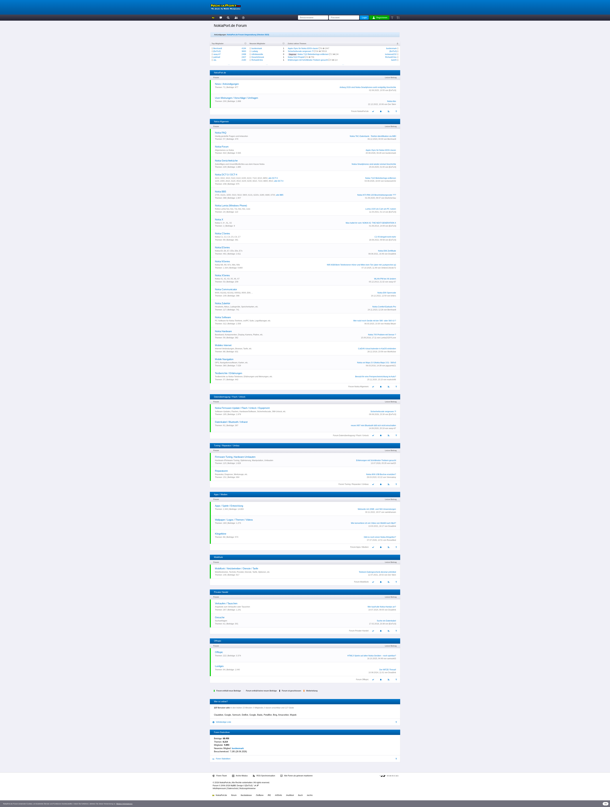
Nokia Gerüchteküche (226, 160)
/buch (300, 795)
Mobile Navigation (224, 359)
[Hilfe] (243, 17)
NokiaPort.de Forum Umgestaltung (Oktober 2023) (248, 35)
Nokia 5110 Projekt (296, 57)
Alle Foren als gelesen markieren (298, 776)
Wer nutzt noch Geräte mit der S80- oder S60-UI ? (374, 321)
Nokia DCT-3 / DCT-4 (226, 174)
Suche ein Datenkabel (386, 621)
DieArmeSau (390, 198)
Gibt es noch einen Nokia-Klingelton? (380, 537)
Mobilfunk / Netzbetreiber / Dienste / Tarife (236, 568)
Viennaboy (391, 477)
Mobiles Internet (223, 345)
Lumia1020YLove (388, 338)
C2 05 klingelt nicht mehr (385, 237)
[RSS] (388, 111)
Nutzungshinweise (248, 788)
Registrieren (381, 17)
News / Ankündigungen (227, 84)
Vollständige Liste (223, 722)
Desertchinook (257, 57)
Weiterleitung (312, 691)
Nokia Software (223, 317)
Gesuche (219, 617)
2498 (244, 54)
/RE (269, 795)
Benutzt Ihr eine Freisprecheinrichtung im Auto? (375, 377)
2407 (244, 57)
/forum (234, 795)
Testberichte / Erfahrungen (228, 373)
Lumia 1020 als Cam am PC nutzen (380, 209)
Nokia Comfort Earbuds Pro (384, 307)
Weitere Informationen (124, 804)
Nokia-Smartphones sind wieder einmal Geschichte (374, 164)
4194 (244, 48)
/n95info (278, 795)
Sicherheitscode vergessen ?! (300, 51)
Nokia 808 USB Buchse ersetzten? (381, 474)
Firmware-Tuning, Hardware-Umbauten (235, 456)
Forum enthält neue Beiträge (228, 691)
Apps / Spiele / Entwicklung (229, 505)
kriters (393, 296)
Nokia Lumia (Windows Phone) (231, 205)
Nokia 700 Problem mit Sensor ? (382, 335)
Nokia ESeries (222, 247)
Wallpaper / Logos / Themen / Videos (234, 519)
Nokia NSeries (222, 261)
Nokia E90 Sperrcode (386, 293)
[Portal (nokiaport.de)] (213, 17)
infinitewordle (257, 54)
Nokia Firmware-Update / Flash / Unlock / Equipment (242, 408)
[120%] (397, 17)
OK (605, 804)
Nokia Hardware (223, 331)
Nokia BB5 (220, 191)
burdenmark (256, 48)
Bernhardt (217, 48)
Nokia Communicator (226, 289)
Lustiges (219, 666)
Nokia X (219, 219)
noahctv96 (391, 380)
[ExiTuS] (216, 51)
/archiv (310, 795)
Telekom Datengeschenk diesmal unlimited (377, 572)
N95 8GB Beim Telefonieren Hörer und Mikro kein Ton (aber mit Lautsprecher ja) (361, 265)
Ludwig (254, 51)
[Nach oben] (396, 111)
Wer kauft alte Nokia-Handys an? (382, 607)
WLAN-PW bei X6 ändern (385, 279)
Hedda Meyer (390, 324)
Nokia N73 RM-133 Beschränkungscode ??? (376, 195)
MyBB (233, 786)
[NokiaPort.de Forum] (220, 17)
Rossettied (391, 540)
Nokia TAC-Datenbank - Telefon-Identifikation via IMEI (373, 136)
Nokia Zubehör (222, 303)
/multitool (290, 795)
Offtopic (219, 652)
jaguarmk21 (391, 366)
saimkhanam (390, 512)
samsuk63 (391, 659)
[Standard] (392, 17)
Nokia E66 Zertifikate (387, 251)
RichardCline (257, 60)
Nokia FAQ (220, 132)
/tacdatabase (246, 795)
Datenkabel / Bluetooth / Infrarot (231, 422)
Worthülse (391, 352)
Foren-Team (221, 776)
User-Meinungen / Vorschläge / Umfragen (236, 98)
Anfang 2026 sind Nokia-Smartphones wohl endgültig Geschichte (368, 87)
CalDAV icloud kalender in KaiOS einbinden (377, 349)
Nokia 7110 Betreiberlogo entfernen (313, 54)
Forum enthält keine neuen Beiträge (261, 691)
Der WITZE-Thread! (387, 670)
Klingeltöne (220, 533)
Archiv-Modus (241, 776)
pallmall (216, 57)
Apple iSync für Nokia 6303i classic (303, 48)
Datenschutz (232, 788)
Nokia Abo (391, 101)
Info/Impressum (219, 788)
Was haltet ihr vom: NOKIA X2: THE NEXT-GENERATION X (371, 223)
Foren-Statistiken (222, 759)
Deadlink (392, 254)
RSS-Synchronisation (265, 776)
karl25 (394, 60)
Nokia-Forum (222, 146)
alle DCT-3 (273, 178)
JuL (215, 60)
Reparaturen (221, 470)
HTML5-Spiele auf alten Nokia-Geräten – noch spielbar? (371, 656)
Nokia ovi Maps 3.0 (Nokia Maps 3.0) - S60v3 (376, 363)
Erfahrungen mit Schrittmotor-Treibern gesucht (308, 60)
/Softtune (260, 795)
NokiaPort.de (221, 795)
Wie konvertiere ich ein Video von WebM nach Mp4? (373, 523)
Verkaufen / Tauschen (226, 603)
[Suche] (228, 17)
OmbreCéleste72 (388, 268)
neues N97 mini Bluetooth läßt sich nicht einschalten (373, 425)
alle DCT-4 (278, 181)
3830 (244, 51)
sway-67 (217, 54)
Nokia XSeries (222, 275)
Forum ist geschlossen (291, 691)
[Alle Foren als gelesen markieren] (373, 111)
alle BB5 (279, 195)
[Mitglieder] (235, 17)
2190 (244, 60)
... (229, 64)
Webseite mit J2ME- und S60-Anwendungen (377, 509)
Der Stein (392, 104)
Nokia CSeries (222, 233)
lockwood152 (391, 54)
